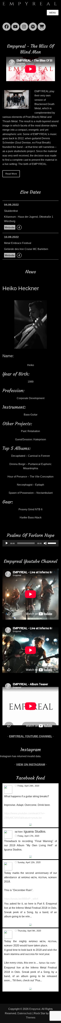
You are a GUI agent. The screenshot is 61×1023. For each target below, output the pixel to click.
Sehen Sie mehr (47, 962)
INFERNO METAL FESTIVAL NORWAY (39, 877)
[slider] (52, 543)
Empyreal (34, 1009)
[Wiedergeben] (6, 543)
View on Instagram (30, 764)
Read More (11, 173)
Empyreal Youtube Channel (30, 736)
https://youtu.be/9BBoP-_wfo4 (21, 898)
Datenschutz (24, 1013)
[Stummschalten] (45, 543)
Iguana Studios (34, 831)
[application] (30, 543)
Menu (52, 12)
